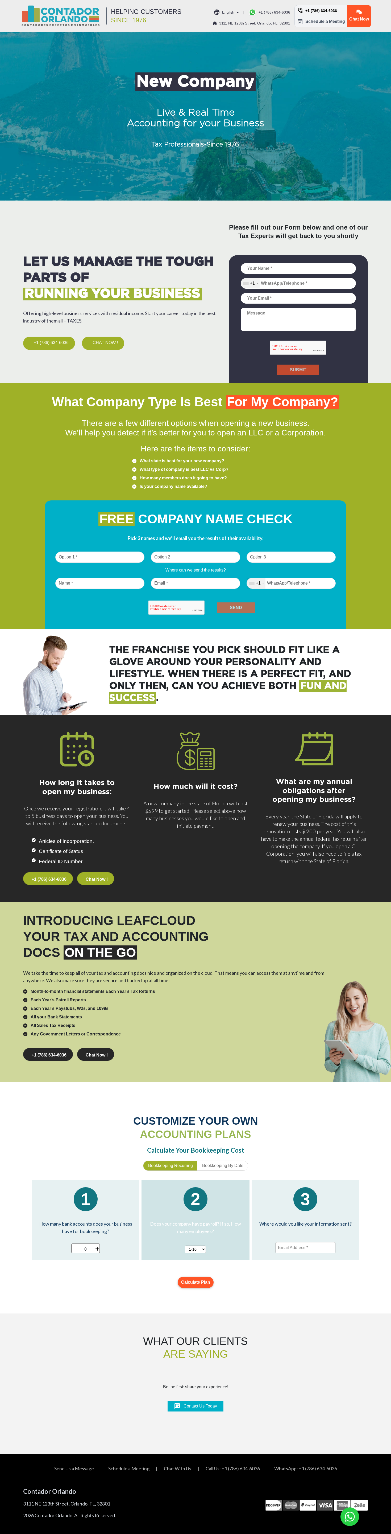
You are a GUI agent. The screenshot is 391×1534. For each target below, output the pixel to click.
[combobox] (250, 283)
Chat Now (359, 19)
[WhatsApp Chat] (349, 1516)
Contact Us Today (195, 1406)
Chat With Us (177, 1468)
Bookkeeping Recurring (170, 1165)
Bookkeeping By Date (222, 1165)
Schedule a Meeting (321, 21)
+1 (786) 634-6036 (274, 12)
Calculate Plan (195, 1282)
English (224, 12)
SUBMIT (298, 370)
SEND (236, 607)
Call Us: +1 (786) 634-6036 (233, 1468)
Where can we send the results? (195, 570)
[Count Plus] (95, 1248)
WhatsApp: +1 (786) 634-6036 (305, 1468)
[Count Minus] (76, 1248)
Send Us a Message (74, 1468)
